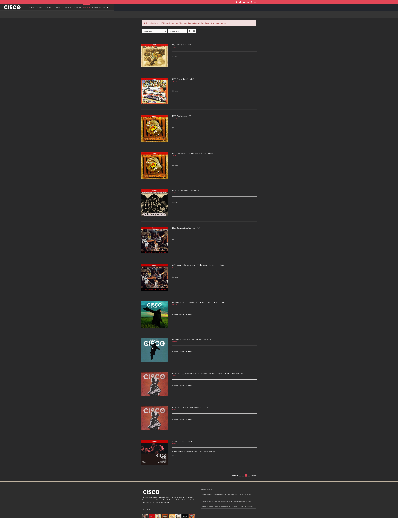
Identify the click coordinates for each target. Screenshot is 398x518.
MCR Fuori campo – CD (181, 116)
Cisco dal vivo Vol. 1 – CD (182, 441)
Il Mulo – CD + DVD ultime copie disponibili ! (190, 407)
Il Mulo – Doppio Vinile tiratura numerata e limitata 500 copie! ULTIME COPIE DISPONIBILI (209, 373)
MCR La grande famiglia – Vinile (185, 190)
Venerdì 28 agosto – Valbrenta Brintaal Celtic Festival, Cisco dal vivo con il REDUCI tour (228, 495)
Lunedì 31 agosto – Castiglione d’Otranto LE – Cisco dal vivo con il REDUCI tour (227, 506)
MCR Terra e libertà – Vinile (183, 79)
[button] (108, 7)
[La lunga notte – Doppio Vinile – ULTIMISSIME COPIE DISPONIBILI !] (154, 314)
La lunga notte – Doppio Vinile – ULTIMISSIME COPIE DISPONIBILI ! (199, 302)
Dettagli (176, 56)
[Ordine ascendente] (165, 31)
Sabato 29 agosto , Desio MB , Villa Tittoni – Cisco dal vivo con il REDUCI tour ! (227, 501)
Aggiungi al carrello (179, 314)
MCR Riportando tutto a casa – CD (186, 228)
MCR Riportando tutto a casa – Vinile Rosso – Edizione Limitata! (198, 265)
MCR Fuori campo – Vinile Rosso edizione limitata (192, 153)
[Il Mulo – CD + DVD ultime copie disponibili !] (154, 418)
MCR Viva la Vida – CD (181, 45)
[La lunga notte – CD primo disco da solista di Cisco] (154, 350)
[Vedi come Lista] (194, 31)
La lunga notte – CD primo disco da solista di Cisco (192, 339)
